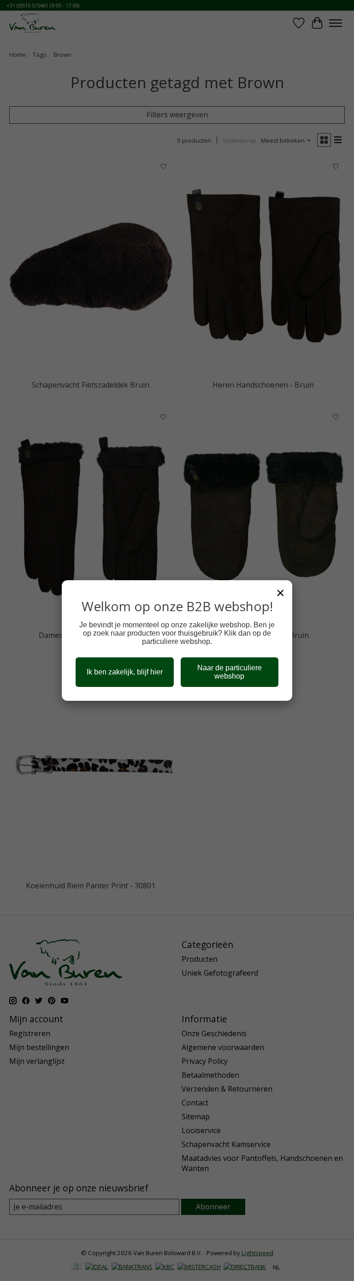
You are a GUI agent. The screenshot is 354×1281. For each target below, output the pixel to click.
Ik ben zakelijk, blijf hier (125, 672)
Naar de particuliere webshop (229, 672)
